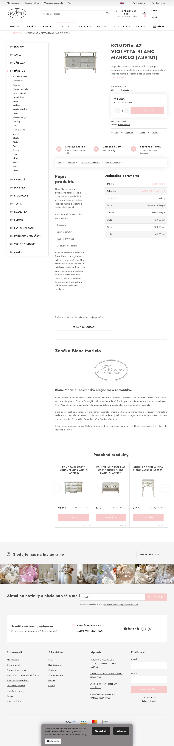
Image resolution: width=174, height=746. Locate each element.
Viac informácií (119, 77)
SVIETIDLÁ (20, 179)
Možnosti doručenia (123, 90)
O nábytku (52, 670)
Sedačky (16, 134)
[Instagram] (150, 629)
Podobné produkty (113, 162)
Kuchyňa (16, 105)
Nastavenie (53, 741)
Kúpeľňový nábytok (21, 109)
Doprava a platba (32, 2)
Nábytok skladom (20, 76)
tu (86, 734)
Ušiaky (15, 154)
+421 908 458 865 (127, 12)
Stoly (15, 146)
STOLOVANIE (21, 195)
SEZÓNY (18, 219)
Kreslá (15, 101)
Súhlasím (121, 731)
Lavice (15, 113)
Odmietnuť (100, 731)
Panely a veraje (19, 117)
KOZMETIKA (20, 211)
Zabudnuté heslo (149, 701)
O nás (51, 659)
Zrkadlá (16, 170)
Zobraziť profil (150, 554)
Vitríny (15, 166)
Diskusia (71, 162)
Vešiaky (16, 162)
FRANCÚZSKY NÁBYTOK (152, 191)
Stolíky (16, 142)
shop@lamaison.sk (89, 626)
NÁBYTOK (19, 70)
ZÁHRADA (19, 62)
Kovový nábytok (19, 93)
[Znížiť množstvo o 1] (118, 110)
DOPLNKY (19, 187)
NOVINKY (19, 46)
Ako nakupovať (13, 2)
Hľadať (107, 13)
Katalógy (10, 696)
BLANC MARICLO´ (24, 227)
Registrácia (160, 2)
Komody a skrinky (20, 89)
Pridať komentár (83, 327)
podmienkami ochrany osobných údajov (121, 604)
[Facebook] (144, 629)
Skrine (15, 158)
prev (56, 488)
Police (15, 125)
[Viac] (158, 26)
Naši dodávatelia (55, 665)
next (165, 488)
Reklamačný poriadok (16, 685)
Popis (60, 162)
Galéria (51, 680)
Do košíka (147, 110)
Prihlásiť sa (156, 597)
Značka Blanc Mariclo (90, 162)
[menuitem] (15, 26)
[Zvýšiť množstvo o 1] (127, 110)
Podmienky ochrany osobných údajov (23, 675)
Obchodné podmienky (53, 2)
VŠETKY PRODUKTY (25, 244)
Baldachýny (18, 80)
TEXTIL (18, 203)
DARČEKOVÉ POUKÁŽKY (27, 235)
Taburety (16, 150)
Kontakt (51, 685)
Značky (18, 252)
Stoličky (16, 138)
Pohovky (16, 121)
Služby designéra (55, 675)
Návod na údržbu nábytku (18, 680)
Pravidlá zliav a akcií (15, 690)
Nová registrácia (149, 697)
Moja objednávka (14, 701)
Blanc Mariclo (124, 124)
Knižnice (16, 84)
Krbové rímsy (18, 97)
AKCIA (17, 54)
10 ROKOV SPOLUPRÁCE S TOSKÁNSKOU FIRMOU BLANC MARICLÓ (103, 663)
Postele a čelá (19, 129)
